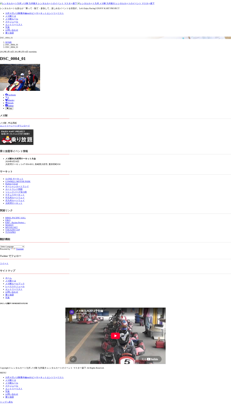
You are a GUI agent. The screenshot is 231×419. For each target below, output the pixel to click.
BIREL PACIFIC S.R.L (15, 218)
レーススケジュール (15, 286)
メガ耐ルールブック (15, 283)
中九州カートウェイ (15, 197)
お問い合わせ (11, 30)
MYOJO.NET (11, 227)
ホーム (8, 278)
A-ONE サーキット (14, 179)
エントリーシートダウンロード (15, 126)
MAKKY (9, 225)
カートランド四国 (13, 189)
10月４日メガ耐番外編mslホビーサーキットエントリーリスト (34, 13)
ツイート (4, 263)
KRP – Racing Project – (15, 222)
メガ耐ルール (11, 19)
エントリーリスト (13, 24)
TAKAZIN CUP (12, 230)
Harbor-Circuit (11, 184)
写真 (7, 27)
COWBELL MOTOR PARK (17, 181)
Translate (20, 249)
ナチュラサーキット (15, 195)
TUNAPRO (10, 232)
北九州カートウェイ (15, 200)
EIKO (8, 220)
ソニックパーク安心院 (16, 192)
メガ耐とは (10, 16)
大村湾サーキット (13, 203)
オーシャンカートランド (17, 186)
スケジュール (11, 22)
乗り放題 (9, 33)
